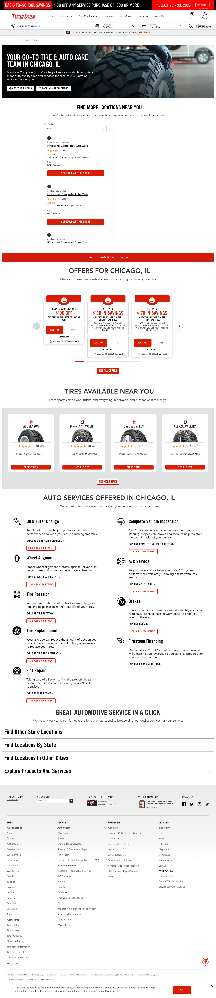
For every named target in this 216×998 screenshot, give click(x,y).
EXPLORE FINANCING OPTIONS (145, 664)
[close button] (212, 986)
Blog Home (164, 828)
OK (181, 990)
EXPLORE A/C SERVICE (141, 584)
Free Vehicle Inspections (70, 898)
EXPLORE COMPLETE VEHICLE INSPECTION (151, 544)
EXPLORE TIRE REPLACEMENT (42, 653)
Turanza (11, 882)
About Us (113, 828)
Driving (162, 866)
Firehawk (11, 903)
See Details (64, 337)
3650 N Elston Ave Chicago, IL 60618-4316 (67, 206)
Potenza (11, 887)
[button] (52, 16)
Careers (63, 975)
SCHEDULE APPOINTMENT (41, 548)
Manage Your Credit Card (108, 805)
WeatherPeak (14, 855)
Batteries (62, 882)
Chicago (35, 40)
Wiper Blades (64, 925)
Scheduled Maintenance (70, 914)
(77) (66, 199)
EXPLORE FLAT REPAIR (38, 693)
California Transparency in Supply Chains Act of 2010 (113, 975)
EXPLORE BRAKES (138, 624)
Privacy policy (112, 991)
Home (15, 40)
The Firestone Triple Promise (123, 871)
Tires (161, 833)
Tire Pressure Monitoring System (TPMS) (78, 860)
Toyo (9, 914)
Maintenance (165, 860)
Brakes (60, 838)
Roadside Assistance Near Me (123, 866)
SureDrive (12, 909)
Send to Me (54, 330)
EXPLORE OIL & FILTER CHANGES (44, 541)
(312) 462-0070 (54, 165)
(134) (67, 151)
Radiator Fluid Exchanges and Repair (76, 909)
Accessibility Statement (79, 975)
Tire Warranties (14, 936)
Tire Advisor (13, 930)
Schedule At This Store (75, 173)
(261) (42, 446)
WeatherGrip (13, 871)
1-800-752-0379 (203, 27)
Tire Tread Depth (16, 952)
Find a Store (104, 127)
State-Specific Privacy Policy (149, 975)
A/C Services (64, 876)
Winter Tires (13, 963)
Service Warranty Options (172, 887)
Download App (153, 808)
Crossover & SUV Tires (18, 958)
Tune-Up (61, 887)
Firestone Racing (15, 941)
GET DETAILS (144, 32)
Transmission (64, 920)
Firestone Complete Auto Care (67, 146)
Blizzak (10, 838)
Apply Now (102, 801)
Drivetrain (62, 892)
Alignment (62, 833)
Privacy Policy (37, 975)
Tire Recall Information (18, 947)
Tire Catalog (13, 925)
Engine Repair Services (69, 844)
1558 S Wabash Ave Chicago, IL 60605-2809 (68, 157)
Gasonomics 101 (116, 849)
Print (73, 330)
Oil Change (164, 855)
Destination (13, 849)
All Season (12, 844)
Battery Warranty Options (172, 881)
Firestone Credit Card (119, 844)
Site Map (10, 975)
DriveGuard (13, 860)
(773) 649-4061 (54, 213)
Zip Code (48, 124)
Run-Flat (11, 898)
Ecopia (10, 876)
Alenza (10, 833)
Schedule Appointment (120, 860)
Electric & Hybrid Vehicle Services (75, 871)
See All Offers (108, 371)
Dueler (10, 893)
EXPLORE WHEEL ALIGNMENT (42, 577)
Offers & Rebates (117, 855)
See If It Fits (31, 467)
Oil (59, 903)
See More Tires (108, 481)
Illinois (25, 40)
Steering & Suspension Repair (72, 849)
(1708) (144, 446)
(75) (93, 446)
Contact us (12, 800)
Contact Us (113, 839)
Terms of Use (23, 975)
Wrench (112, 876)
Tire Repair (63, 855)
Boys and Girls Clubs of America (124, 833)
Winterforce (13, 866)
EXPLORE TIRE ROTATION (39, 613)
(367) (196, 446)
